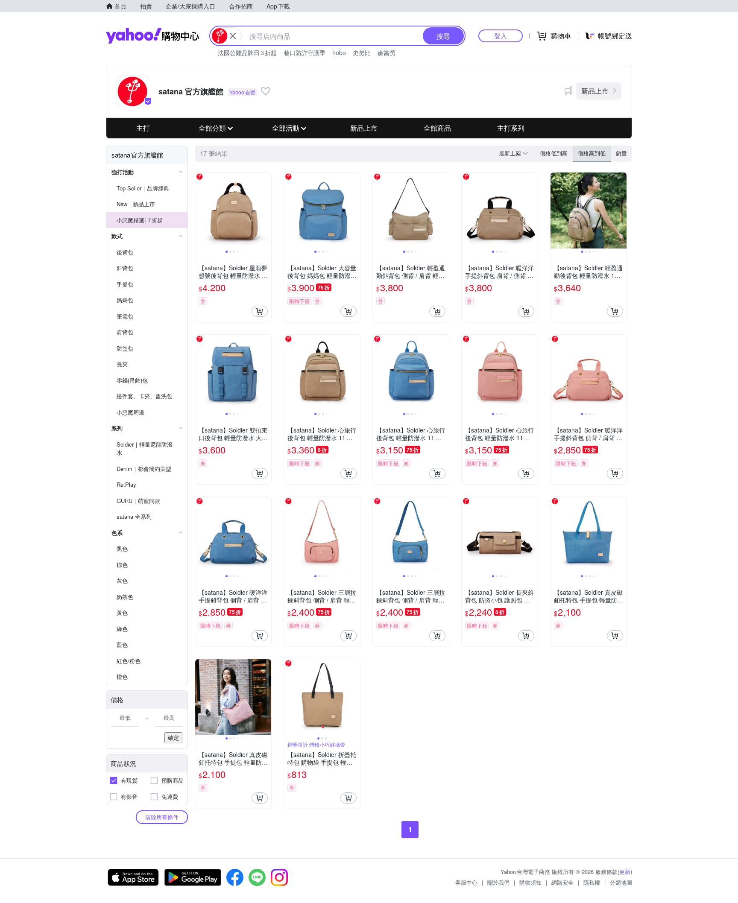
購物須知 (530, 882)
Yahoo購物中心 (152, 36)
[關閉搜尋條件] (233, 36)
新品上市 (595, 91)
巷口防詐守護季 (304, 53)
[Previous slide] (200, 210)
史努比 (362, 53)
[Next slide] (265, 210)
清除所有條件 (162, 817)
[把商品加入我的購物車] (260, 311)
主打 (143, 128)
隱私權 (591, 882)
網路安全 (562, 882)
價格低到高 (554, 153)
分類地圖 (621, 882)
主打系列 (510, 128)
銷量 (621, 153)
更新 (624, 872)
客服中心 (466, 882)
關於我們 (498, 882)
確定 (173, 738)
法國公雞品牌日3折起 (247, 53)
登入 (500, 35)
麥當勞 (386, 53)
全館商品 (437, 128)
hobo (339, 53)
